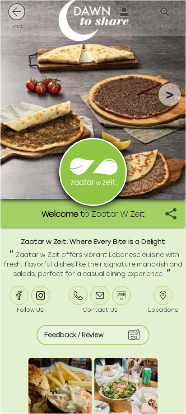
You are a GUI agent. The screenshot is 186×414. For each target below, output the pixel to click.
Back (17, 26)
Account (124, 25)
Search (165, 25)
